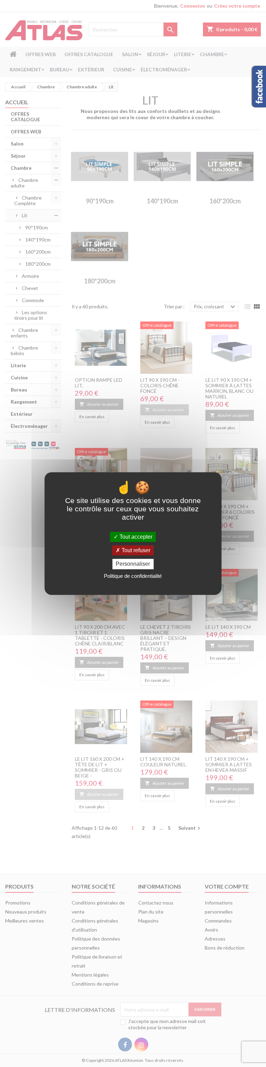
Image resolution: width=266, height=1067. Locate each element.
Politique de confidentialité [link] (133, 576)
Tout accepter (135, 537)
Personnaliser (133, 564)
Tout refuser (135, 550)
